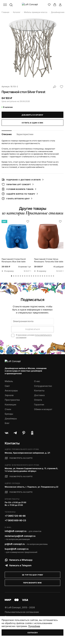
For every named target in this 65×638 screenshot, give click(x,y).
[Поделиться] (54, 87)
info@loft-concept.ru (15, 531)
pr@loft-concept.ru (15, 544)
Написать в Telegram (20, 565)
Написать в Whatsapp (20, 560)
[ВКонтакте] (7, 433)
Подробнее (34, 626)
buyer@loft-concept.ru (16, 548)
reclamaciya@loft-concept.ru (20, 536)
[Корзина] (54, 4)
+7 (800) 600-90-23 (15, 520)
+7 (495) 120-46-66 (15, 515)
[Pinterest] (24, 433)
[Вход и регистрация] (60, 4)
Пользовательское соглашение (22, 612)
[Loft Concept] (32, 5)
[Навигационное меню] (5, 4)
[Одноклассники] (32, 433)
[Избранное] (49, 4)
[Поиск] (10, 4)
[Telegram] (15, 433)
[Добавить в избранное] (61, 87)
